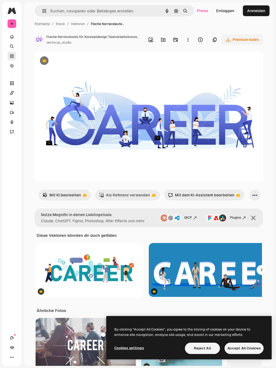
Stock (60, 24)
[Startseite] (12, 36)
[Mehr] (12, 357)
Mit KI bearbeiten (62, 196)
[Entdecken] (12, 65)
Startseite (42, 24)
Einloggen (225, 10)
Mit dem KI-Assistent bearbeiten (201, 196)
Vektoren (78, 24)
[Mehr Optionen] (187, 39)
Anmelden (256, 10)
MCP (188, 218)
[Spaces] (12, 93)
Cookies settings (129, 348)
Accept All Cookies (244, 348)
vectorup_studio (58, 42)
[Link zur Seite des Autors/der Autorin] (39, 40)
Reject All (202, 348)
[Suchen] (12, 46)
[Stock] (12, 56)
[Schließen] (253, 218)
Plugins (235, 218)
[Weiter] (261, 270)
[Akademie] (12, 347)
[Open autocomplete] (42, 11)
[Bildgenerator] (12, 102)
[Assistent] (12, 131)
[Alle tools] (12, 83)
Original (69, 61)
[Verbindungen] (12, 338)
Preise (202, 10)
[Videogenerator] (12, 112)
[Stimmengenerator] (12, 122)
